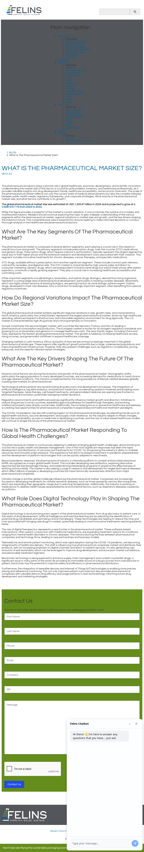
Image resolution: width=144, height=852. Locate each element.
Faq (67, 125)
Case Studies (73, 128)
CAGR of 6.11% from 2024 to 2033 (22, 207)
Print (68, 96)
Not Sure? (71, 57)
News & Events (74, 117)
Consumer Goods (75, 70)
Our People (72, 112)
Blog (67, 120)
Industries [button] (63, 62)
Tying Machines (74, 44)
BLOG (12, 152)
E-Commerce (73, 75)
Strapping (71, 54)
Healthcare (72, 83)
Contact (70, 138)
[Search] (135, 12)
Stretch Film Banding (77, 49)
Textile (69, 99)
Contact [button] (63, 133)
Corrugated (72, 73)
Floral (68, 78)
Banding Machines (76, 41)
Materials (63, 60)
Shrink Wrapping (75, 47)
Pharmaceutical (74, 94)
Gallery (62, 130)
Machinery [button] (64, 36)
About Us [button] (63, 104)
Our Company (73, 109)
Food (68, 81)
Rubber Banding (74, 52)
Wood (68, 101)
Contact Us (14, 784)
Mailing (69, 88)
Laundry (70, 86)
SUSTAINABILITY (75, 115)
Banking (70, 67)
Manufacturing (73, 91)
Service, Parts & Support (79, 141)
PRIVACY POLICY (58, 831)
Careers (70, 122)
